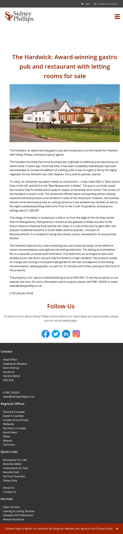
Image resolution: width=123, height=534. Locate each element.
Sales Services (11, 507)
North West (10, 432)
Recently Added (12, 464)
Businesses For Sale (15, 460)
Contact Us (9, 492)
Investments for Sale (15, 468)
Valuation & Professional (18, 515)
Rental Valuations (13, 519)
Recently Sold (11, 472)
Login (87, 3)
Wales (6, 436)
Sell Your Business (14, 476)
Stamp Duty (10, 480)
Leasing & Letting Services (19, 511)
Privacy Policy (104, 528)
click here (25, 282)
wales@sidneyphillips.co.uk (26, 286)
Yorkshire (9, 444)
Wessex (7, 440)
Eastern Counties (13, 416)
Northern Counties (14, 428)
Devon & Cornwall (14, 412)
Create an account (107, 3)
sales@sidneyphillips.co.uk (18, 396)
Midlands (8, 424)
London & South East (15, 420)
